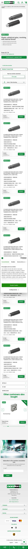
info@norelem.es (14, 501)
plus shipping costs (10, 54)
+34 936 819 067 (14, 499)
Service (4, 513)
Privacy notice (24, 544)
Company (5, 505)
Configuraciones (13, 289)
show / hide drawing (12, 82)
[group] (14, 412)
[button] (3, 426)
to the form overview (7, 65)
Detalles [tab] (13, 261)
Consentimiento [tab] (5, 261)
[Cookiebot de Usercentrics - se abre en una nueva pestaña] (20, 258)
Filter (14, 76)
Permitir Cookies (14, 285)
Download (5, 509)
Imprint (11, 542)
